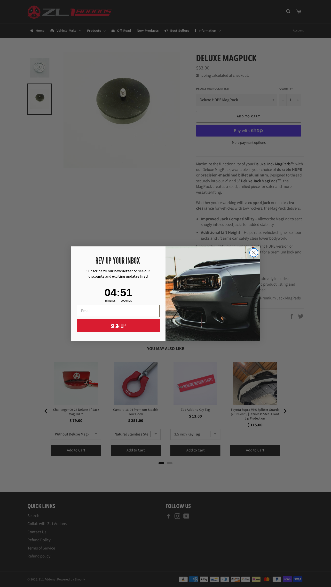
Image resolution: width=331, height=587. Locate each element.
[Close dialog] (254, 252)
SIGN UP (118, 325)
